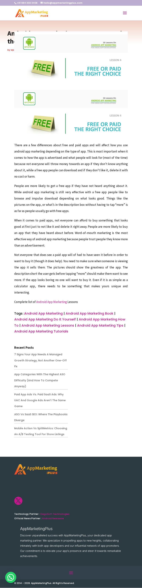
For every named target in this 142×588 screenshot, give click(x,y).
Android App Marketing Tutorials (41, 331)
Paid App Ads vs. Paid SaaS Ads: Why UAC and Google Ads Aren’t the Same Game (40, 400)
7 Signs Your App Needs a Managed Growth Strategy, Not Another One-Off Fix (40, 360)
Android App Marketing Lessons (47, 325)
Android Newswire (53, 518)
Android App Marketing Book (89, 313)
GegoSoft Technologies (54, 514)
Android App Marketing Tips (100, 325)
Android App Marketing (51, 302)
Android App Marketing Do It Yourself (45, 319)
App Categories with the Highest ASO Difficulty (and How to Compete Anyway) (39, 380)
